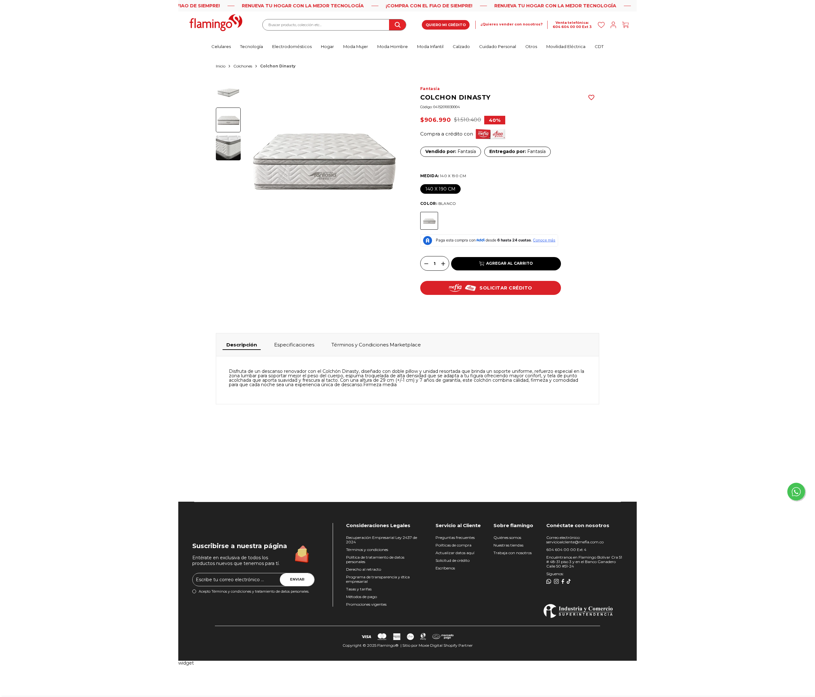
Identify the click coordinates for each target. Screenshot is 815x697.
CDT (599, 46)
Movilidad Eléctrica (565, 46)
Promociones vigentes (366, 604)
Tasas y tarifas (359, 589)
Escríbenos (445, 568)
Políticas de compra (453, 545)
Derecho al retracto (363, 569)
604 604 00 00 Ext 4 (566, 549)
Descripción (241, 345)
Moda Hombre (392, 46)
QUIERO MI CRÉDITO (446, 25)
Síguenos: (555, 573)
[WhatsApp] (548, 581)
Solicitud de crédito (453, 560)
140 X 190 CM (440, 189)
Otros (531, 46)
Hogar (327, 46)
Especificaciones (294, 345)
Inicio (220, 66)
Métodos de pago (361, 596)
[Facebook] (563, 581)
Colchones (242, 66)
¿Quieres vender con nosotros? (511, 24)
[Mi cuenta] (613, 25)
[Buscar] (397, 24)
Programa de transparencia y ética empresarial (378, 579)
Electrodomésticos (292, 46)
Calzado (461, 46)
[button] (591, 97)
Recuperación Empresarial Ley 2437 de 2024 (381, 539)
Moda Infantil (430, 46)
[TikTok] (569, 581)
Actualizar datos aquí (455, 552)
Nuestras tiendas (508, 545)
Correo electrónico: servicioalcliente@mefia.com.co (575, 539)
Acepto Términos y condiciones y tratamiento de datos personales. (254, 591)
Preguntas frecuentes (455, 537)
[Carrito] (625, 25)
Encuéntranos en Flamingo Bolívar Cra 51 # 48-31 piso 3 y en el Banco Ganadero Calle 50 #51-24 (584, 561)
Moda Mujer (355, 46)
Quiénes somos (507, 537)
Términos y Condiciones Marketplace (376, 345)
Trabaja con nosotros (512, 552)
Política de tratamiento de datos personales (375, 559)
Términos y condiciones (367, 549)
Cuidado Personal (497, 46)
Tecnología (251, 46)
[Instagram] (556, 581)
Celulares (221, 46)
